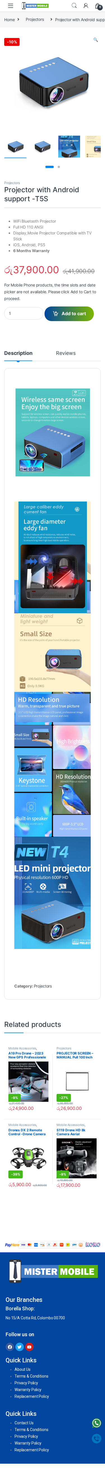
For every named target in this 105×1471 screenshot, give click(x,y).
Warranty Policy (28, 1389)
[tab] (18, 356)
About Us (23, 1369)
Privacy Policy (26, 1383)
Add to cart (74, 313)
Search (74, 6)
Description (18, 353)
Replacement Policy (32, 1396)
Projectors (35, 19)
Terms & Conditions (31, 1376)
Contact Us (24, 1423)
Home (9, 19)
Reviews (65, 353)
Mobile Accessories (22, 1048)
